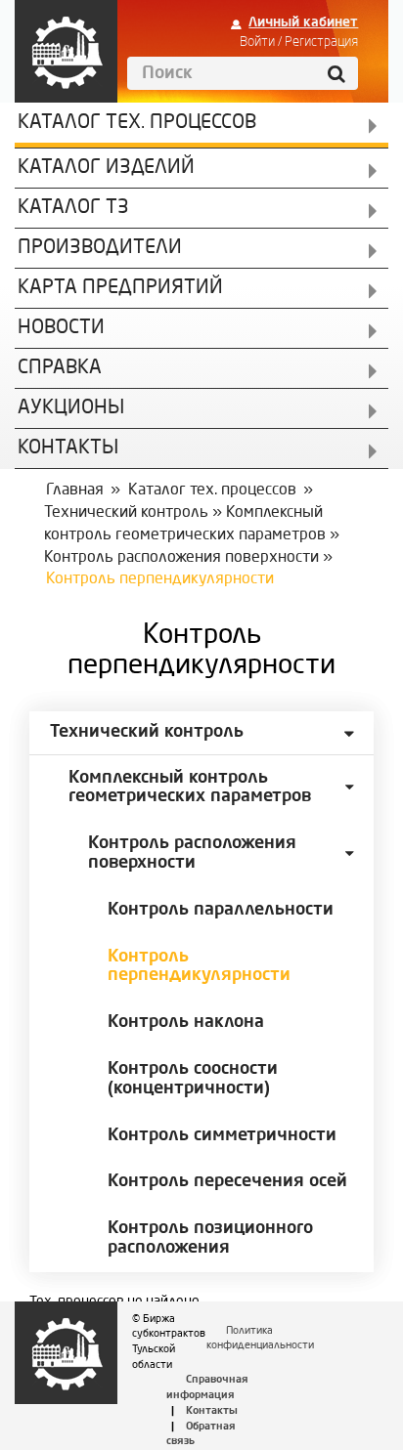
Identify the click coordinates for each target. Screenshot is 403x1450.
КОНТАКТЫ (68, 448)
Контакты (212, 1411)
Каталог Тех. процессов (137, 123)
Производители (100, 248)
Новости (61, 328)
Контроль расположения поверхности (181, 558)
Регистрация (321, 42)
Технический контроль (126, 513)
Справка (60, 368)
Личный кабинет (303, 22)
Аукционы (71, 408)
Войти (257, 42)
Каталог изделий (106, 168)
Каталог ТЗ (73, 208)
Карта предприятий (120, 288)
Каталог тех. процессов (212, 490)
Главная (75, 490)
